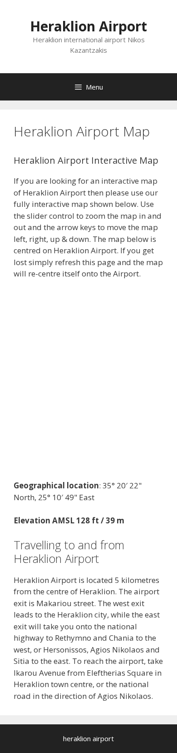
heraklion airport (88, 738)
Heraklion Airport (88, 26)
